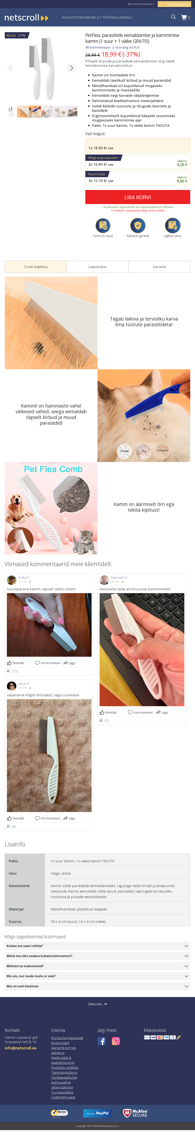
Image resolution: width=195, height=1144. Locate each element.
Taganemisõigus (64, 1072)
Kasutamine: (19, 885)
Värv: (13, 873)
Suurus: (15, 921)
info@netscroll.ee (21, 1048)
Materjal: (16, 909)
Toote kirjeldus (36, 266)
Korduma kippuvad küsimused (67, 1040)
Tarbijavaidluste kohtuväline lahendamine (64, 1082)
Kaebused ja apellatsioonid (62, 1060)
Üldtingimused (63, 1097)
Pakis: (13, 860)
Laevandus (97, 266)
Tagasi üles (95, 1003)
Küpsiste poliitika (64, 1067)
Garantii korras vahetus (63, 1050)
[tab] (35, 267)
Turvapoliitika (62, 1092)
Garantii (159, 266)
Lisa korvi (138, 196)
